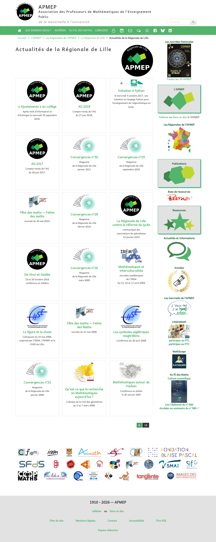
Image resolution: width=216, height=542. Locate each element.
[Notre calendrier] (122, 30)
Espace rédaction (108, 530)
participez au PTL (179, 340)
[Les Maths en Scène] (55, 475)
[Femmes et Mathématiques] (115, 452)
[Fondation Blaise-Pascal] (172, 452)
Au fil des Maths (80, 30)
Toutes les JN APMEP (179, 79)
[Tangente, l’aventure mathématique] (147, 475)
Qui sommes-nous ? (38, 30)
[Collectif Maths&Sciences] (70, 464)
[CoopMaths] (27, 475)
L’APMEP (36, 38)
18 (145, 425)
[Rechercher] (193, 21)
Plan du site (56, 521)
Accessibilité (136, 521)
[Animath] (89, 452)
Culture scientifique (179, 378)
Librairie (101, 30)
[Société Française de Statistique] (32, 464)
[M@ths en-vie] (148, 464)
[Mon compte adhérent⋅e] (114, 30)
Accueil (22, 38)
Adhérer (60, 30)
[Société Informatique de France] (192, 464)
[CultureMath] (56, 464)
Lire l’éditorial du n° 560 (179, 404)
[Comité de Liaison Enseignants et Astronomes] (78, 475)
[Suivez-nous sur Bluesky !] (162, 30)
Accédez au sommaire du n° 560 (178, 408)
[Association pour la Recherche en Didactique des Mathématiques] (69, 452)
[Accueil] (19, 30)
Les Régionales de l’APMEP (61, 38)
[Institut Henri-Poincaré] (99, 464)
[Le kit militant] (147, 30)
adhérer (96, 511)
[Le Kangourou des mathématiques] (124, 475)
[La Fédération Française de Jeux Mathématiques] (115, 464)
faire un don (180, 117)
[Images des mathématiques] (181, 475)
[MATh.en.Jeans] (132, 464)
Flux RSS (161, 521)
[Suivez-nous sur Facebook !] (155, 30)
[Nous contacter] (130, 30)
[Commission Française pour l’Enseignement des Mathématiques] (28, 452)
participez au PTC (179, 344)
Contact (112, 521)
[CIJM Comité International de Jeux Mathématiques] (85, 464)
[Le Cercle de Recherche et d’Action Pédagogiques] (136, 452)
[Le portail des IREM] (52, 452)
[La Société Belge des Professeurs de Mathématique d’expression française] (108, 475)
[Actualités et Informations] (138, 30)
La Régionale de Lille (93, 38)
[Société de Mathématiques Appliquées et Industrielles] (170, 464)
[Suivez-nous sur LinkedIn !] (170, 30)
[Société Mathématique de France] (93, 475)
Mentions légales (85, 521)
